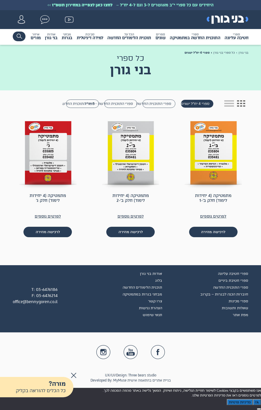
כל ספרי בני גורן (224, 52)
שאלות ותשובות (235, 308)
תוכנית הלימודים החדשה (142, 287)
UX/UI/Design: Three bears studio (130, 375)
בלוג (158, 280)
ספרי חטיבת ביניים (233, 280)
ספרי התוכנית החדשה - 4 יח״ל (80, 104)
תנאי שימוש (152, 315)
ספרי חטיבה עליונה (233, 274)
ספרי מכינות (238, 301)
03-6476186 (47, 289)
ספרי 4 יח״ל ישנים (195, 104)
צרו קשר (155, 301)
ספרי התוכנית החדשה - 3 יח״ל (118, 104)
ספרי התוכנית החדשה (156, 104)
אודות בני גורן (151, 274)
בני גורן (243, 52)
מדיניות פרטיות (240, 402)
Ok (257, 402)
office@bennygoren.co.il (35, 301)
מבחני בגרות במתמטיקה (142, 294)
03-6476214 (47, 295)
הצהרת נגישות (150, 308)
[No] (259, 409)
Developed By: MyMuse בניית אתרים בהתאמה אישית (130, 380)
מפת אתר (240, 315)
